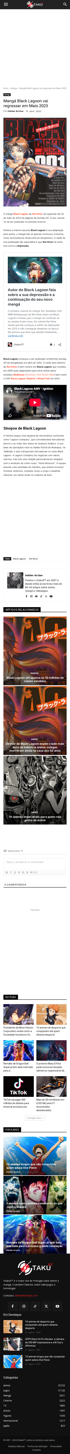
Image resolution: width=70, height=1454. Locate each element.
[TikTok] (41, 595)
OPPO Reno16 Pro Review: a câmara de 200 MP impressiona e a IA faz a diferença (44, 1342)
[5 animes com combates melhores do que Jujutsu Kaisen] (35, 1195)
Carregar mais (34, 1117)
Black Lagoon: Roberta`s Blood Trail (30, 378)
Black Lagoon (19, 558)
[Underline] (15, 872)
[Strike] (19, 872)
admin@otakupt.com (26, 1295)
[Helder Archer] (15, 585)
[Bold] (7, 872)
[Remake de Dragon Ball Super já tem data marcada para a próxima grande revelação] (18, 1050)
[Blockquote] (31, 872)
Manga (14, 88)
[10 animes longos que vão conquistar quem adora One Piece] (35, 1156)
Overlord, (31, 374)
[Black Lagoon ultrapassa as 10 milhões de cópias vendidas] (35, 651)
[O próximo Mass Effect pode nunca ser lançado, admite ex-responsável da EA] (51, 1050)
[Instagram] (31, 595)
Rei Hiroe (37, 214)
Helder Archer (16, 111)
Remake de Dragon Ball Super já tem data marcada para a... (18, 1067)
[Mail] (36, 595)
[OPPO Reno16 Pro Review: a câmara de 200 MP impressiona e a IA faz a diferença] (12, 1344)
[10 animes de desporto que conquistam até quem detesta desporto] (51, 1014)
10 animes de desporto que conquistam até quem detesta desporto (51, 1031)
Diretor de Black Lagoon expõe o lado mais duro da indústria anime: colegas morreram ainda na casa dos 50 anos (35, 747)
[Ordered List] (23, 872)
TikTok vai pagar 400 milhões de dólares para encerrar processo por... (16, 1103)
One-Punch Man (45, 374)
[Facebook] (26, 595)
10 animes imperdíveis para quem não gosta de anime (35, 818)
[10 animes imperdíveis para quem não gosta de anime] (35, 790)
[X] (46, 595)
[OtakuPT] (35, 4)
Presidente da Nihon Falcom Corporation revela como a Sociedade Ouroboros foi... (18, 1031)
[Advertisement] (35, 48)
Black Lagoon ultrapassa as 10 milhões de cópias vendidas (35, 679)
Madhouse (19, 374)
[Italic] (11, 872)
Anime (34, 739)
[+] (35, 872)
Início (5, 88)
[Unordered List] (27, 872)
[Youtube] (51, 595)
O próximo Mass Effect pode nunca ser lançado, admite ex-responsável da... (51, 1067)
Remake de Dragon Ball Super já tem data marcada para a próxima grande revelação (34, 1244)
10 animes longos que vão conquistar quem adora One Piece (31, 1166)
